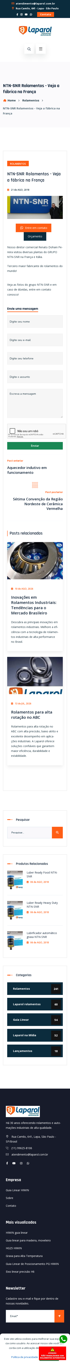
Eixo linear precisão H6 (20, 1271)
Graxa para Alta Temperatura (24, 1256)
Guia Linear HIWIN (17, 1190)
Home (12, 100)
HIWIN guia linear (17, 1232)
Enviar (35, 446)
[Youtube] (14, 1163)
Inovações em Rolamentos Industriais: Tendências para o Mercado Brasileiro (34, 605)
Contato (45, 14)
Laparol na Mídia (35, 1035)
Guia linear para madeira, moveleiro (28, 1240)
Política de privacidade (24, 1357)
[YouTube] (26, 14)
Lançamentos (35, 1051)
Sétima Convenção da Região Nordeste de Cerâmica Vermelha (38, 504)
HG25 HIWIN (14, 1248)
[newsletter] (59, 1316)
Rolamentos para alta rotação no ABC (31, 714)
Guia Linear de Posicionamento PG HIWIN (32, 1264)
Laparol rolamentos (35, 1004)
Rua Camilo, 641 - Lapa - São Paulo (37, 8)
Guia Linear (35, 1020)
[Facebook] (17, 14)
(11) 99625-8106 (21, 1148)
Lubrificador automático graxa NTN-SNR (42, 934)
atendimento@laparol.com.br (35, 3)
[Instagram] (21, 14)
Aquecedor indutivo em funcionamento (27, 470)
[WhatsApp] (31, 14)
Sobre (9, 1198)
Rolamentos (30, 100)
